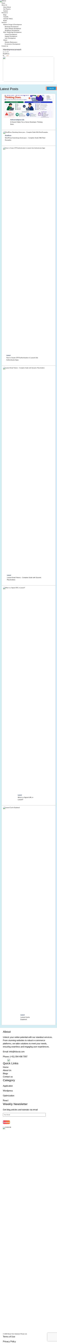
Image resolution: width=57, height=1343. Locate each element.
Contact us (5, 46)
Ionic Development (10, 38)
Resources (5, 12)
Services (4, 22)
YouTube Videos (8, 18)
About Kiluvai (7, 7)
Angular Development (11, 36)
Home (3, 3)
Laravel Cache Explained (25, 1018)
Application (8, 1086)
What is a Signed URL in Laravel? (25, 798)
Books (5, 20)
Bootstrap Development (11, 26)
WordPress (6, 53)
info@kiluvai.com (17, 1051)
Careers (5, 11)
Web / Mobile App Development (12, 32)
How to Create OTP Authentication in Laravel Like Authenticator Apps (22, 358)
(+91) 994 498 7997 (18, 1056)
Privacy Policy (9, 1341)
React (5, 1100)
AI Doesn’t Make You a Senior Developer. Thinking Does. (26, 123)
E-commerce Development (12, 44)
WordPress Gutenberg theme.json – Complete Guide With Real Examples (25, 139)
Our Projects (7, 9)
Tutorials (5, 16)
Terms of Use (9, 1336)
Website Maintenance (11, 42)
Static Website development (13, 28)
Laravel (8, 355)
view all (51, 88)
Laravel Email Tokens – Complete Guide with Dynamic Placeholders (24, 578)
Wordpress (8, 1090)
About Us (4, 5)
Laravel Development (11, 34)
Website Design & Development (12, 24)
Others (5, 40)
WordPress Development (12, 30)
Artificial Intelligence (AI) (17, 119)
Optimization (8, 1095)
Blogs (5, 15)
